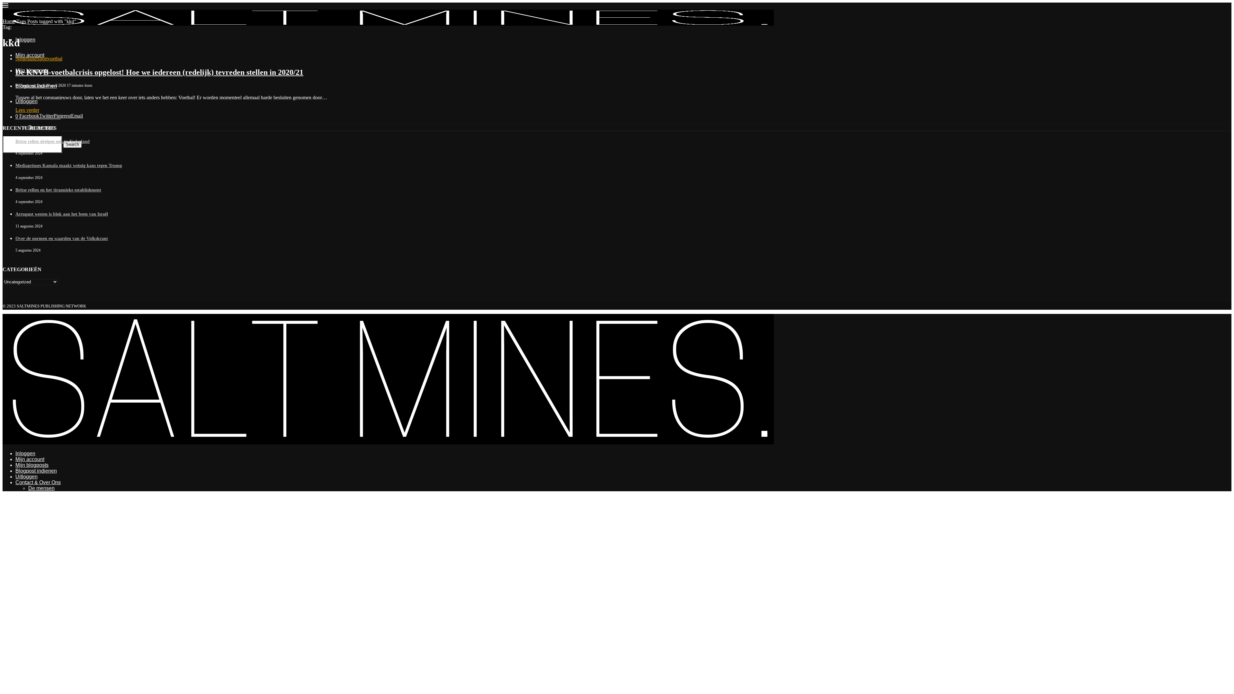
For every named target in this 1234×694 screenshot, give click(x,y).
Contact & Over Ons (38, 482)
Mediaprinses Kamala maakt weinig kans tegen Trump (68, 165)
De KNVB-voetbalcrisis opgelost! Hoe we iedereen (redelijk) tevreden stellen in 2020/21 (159, 72)
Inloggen (25, 453)
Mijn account (29, 459)
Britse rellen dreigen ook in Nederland (52, 141)
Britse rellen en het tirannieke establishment (58, 190)
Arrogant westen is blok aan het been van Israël (61, 214)
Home (9, 21)
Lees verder (27, 110)
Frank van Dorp (32, 85)
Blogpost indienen (36, 471)
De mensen (41, 488)
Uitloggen (26, 476)
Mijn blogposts (32, 465)
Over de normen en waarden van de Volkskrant (61, 238)
